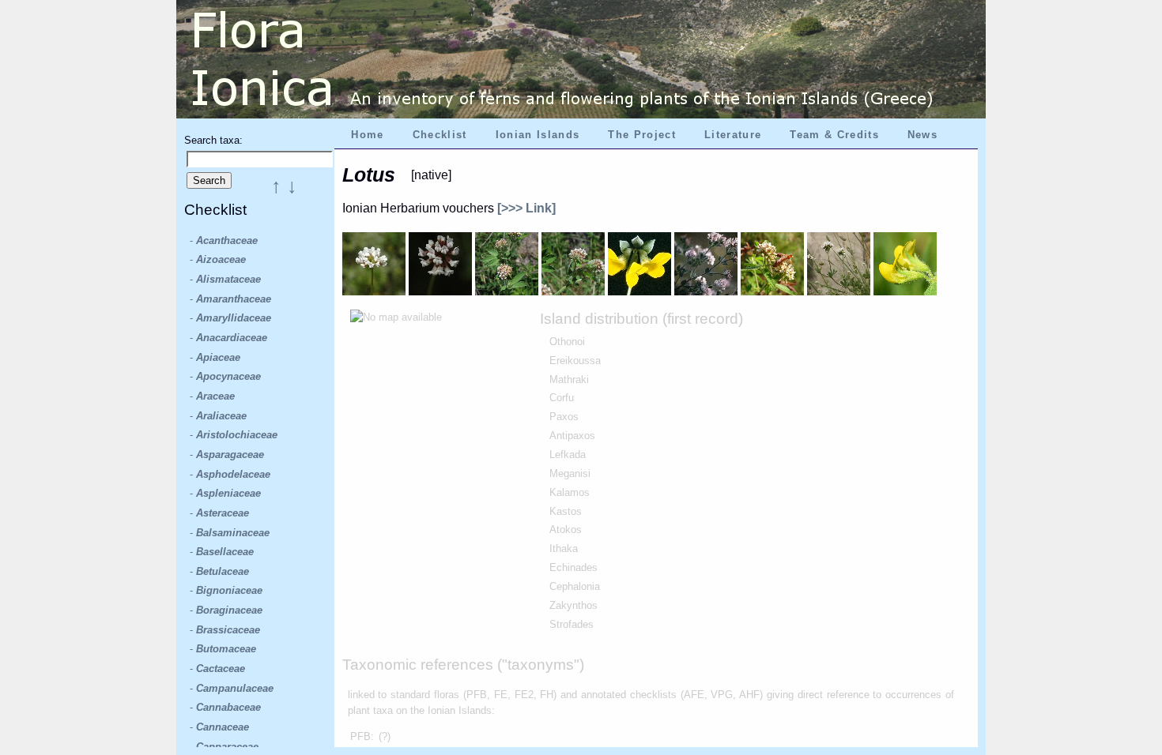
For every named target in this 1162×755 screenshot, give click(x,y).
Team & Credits (834, 135)
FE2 (524, 695)
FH (546, 695)
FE (500, 695)
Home (367, 135)
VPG (722, 695)
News (922, 135)
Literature (732, 135)
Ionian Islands (538, 135)
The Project (642, 135)
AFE (694, 695)
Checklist (440, 135)
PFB (476, 695)
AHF (749, 695)
